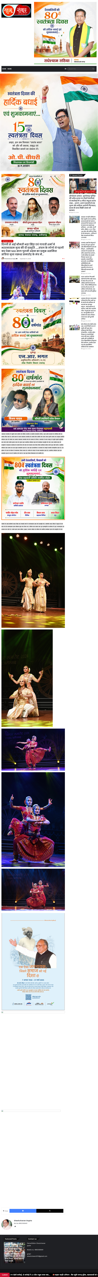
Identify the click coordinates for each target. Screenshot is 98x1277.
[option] (14, 1252)
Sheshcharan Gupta (10, 258)
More (10, 69)
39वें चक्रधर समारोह (7, 241)
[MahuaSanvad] (16, 11)
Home (4, 69)
